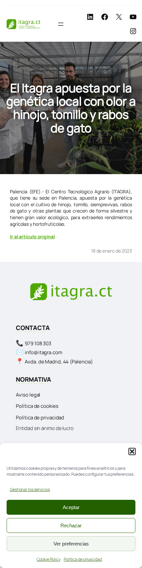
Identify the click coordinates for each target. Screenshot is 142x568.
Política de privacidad (83, 559)
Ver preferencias (71, 543)
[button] (132, 451)
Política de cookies (37, 405)
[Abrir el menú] (61, 24)
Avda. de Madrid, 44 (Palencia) (59, 361)
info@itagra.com (43, 352)
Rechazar (71, 525)
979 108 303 (38, 343)
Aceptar (71, 507)
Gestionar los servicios (30, 489)
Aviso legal (28, 394)
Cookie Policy (48, 559)
